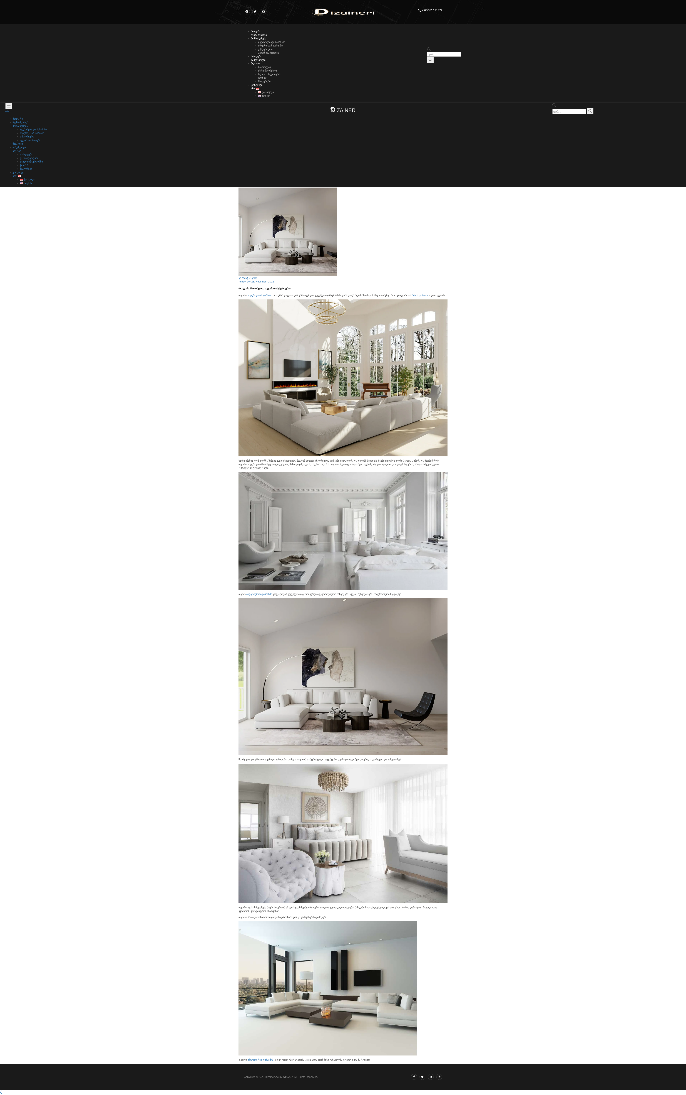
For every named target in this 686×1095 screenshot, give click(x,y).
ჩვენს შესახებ (259, 34)
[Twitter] (422, 1077)
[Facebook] (247, 11)
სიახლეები (264, 67)
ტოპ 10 (262, 77)
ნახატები (256, 56)
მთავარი (256, 31)
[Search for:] (444, 54)
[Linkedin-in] (431, 1077)
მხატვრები (264, 81)
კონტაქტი (256, 84)
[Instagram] (439, 1077)
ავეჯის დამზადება (268, 52)
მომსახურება (258, 38)
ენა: (253, 88)
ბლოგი (255, 63)
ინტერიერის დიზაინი (270, 45)
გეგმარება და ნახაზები (271, 42)
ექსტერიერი (265, 49)
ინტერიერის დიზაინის (260, 1059)
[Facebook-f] (414, 1077)
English (265, 95)
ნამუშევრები (258, 59)
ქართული (267, 92)
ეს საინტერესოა (267, 70)
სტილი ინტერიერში (269, 74)
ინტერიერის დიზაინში (259, 594)
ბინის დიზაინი (420, 295)
